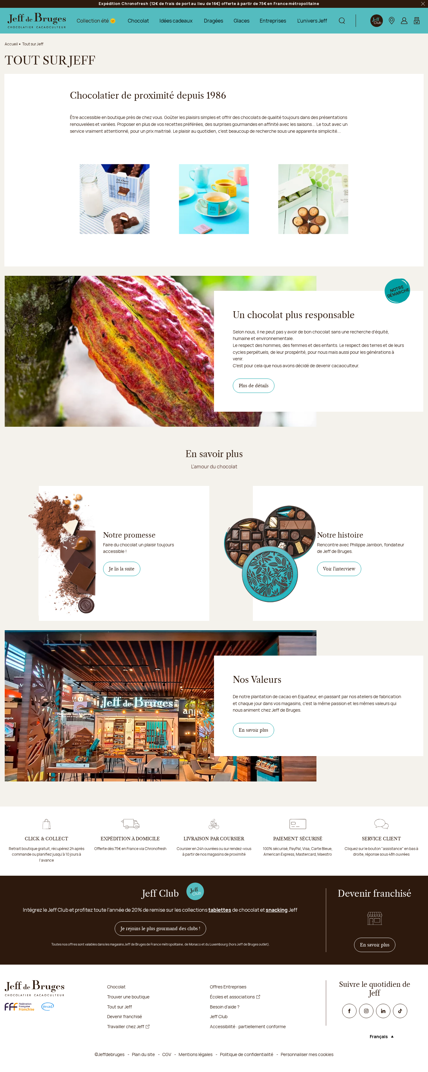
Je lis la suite (121, 569)
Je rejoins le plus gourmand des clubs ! (160, 928)
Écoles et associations (232, 997)
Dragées (213, 20)
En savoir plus (253, 730)
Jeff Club (218, 1016)
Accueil (11, 44)
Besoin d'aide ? (224, 1007)
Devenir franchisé (124, 1016)
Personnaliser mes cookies (307, 1054)
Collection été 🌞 (96, 20)
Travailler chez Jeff (125, 1026)
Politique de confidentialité (246, 1054)
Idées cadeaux (175, 20)
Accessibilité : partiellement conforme (248, 1026)
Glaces (241, 20)
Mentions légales (195, 1054)
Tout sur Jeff (119, 1007)
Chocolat (138, 20)
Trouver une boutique (128, 997)
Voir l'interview (339, 569)
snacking (277, 909)
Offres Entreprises (228, 987)
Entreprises (273, 20)
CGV (166, 1054)
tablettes (219, 909)
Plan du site (143, 1054)
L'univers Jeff (312, 20)
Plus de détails (254, 386)
